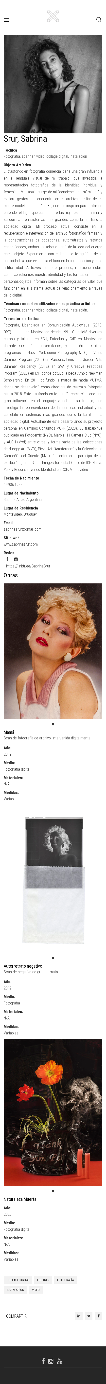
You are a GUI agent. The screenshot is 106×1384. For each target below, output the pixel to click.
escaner (43, 1280)
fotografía (65, 1280)
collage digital (18, 1280)
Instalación (15, 1290)
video (36, 1290)
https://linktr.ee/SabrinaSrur (28, 566)
